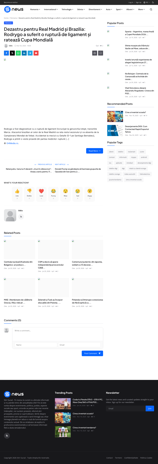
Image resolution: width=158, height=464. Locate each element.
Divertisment (94, 9)
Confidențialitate (131, 458)
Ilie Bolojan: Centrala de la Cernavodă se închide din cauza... (136, 76)
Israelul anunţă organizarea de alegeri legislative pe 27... (138, 61)
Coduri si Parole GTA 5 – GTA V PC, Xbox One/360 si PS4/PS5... (88, 400)
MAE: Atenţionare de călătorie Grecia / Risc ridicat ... (18, 301)
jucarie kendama (115, 180)
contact (112, 157)
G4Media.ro (12, 143)
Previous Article (45, 164)
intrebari (130, 163)
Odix (20, 210)
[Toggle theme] (153, 2)
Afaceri (129, 9)
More (140, 9)
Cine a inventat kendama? (84, 427)
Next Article (60, 164)
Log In (131, 2)
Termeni (118, 458)
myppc (133, 157)
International (50, 9)
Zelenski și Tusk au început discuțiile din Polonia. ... (50, 301)
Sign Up (138, 2)
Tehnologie (67, 9)
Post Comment (90, 353)
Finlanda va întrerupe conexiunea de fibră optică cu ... (87, 301)
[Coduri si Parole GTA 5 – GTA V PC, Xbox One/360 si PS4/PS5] (63, 403)
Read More (93, 151)
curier (142, 151)
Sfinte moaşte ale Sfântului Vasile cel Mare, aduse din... (137, 46)
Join (149, 408)
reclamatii (131, 151)
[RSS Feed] (21, 217)
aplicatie (119, 163)
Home (6, 18)
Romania (34, 9)
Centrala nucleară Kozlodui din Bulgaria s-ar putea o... (18, 263)
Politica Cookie (146, 458)
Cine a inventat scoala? (135, 112)
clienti (111, 151)
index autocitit (130, 174)
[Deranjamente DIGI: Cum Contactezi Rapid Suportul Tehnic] (115, 130)
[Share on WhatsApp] (18, 53)
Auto (108, 9)
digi (123, 168)
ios (110, 163)
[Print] (94, 53)
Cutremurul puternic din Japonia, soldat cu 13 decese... (87, 263)
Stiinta (80, 9)
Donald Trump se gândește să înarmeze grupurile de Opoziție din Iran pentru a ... (78, 170)
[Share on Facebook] (6, 53)
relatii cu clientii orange (137, 168)
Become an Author (11, 2)
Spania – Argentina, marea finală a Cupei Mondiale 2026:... (139, 32)
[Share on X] (12, 53)
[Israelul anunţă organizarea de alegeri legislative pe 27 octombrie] (115, 63)
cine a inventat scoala (134, 180)
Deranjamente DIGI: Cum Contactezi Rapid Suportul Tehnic (137, 129)
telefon (120, 151)
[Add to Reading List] (100, 53)
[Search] (151, 9)
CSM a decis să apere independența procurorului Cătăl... (50, 264)
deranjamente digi (144, 163)
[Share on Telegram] (30, 53)
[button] (146, 2)
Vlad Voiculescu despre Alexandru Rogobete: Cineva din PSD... (139, 90)
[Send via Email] (36, 53)
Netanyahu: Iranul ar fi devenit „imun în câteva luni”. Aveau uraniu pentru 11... (29, 170)
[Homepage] (14, 9)
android (144, 157)
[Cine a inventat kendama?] (63, 431)
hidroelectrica (145, 174)
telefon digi (113, 168)
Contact (109, 458)
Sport (118, 9)
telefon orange (114, 174)
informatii (123, 157)
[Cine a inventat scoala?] (115, 116)
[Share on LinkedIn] (24, 53)
